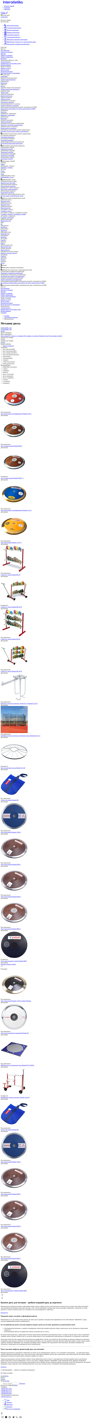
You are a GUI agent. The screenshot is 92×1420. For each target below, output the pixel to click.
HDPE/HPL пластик (10, 367)
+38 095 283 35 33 (6, 1392)
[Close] (1, 1412)
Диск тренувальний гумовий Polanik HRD (14, 961)
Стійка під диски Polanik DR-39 (10, 639)
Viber (8, 1400)
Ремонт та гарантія (6, 55)
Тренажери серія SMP (7, 155)
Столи (3, 171)
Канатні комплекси (6, 96)
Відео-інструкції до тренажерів (10, 73)
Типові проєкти (5, 62)
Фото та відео (5, 70)
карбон (6, 370)
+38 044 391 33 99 (6, 1388)
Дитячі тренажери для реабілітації (11, 279)
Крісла (3, 243)
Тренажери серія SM (7, 152)
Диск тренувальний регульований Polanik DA (15, 1033)
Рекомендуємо (43, 336)
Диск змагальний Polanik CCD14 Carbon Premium (16, 1001)
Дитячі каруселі (5, 99)
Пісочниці (4, 118)
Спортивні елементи (7, 140)
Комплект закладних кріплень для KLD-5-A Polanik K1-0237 (19, 703)
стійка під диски (9, 362)
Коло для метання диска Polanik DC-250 (13, 768)
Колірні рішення (6, 65)
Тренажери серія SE (7, 149)
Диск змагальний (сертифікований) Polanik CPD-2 (16, 414)
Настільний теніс (6, 246)
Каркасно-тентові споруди (9, 253)
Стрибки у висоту (6, 211)
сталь (5, 379)
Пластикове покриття (7, 192)
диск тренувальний (9, 351)
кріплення (7, 356)
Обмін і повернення (7, 57)
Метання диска (5, 201)
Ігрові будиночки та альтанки (10, 105)
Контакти (7, 9)
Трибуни (3, 256)
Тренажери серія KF (7, 159)
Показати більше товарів (8, 964)
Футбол (3, 259)
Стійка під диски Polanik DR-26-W (11, 607)
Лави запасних (5, 250)
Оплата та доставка (7, 52)
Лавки (3, 164)
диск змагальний (9, 349)
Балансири (4, 83)
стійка (5, 360)
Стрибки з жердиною (7, 217)
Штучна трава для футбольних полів (12, 196)
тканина (6, 383)
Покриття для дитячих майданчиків (12, 125)
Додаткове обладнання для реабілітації (12, 276)
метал (5, 372)
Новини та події (6, 68)
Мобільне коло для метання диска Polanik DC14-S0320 (17, 1065)
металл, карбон (8, 378)
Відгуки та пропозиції (13, 1409)
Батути (3, 86)
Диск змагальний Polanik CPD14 (11, 832)
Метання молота (6, 208)
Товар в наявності (8, 346)
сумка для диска (8, 363)
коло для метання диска (11, 354)
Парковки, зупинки (7, 167)
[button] (4, 13)
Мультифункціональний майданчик (12, 143)
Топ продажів (52, 336)
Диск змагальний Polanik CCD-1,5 (11, 542)
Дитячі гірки (4, 92)
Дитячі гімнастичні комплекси (10, 89)
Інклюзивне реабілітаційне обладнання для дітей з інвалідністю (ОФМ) (22, 283)
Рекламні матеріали (7, 71)
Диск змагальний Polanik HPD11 (11, 864)
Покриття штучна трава (8, 183)
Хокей (3, 263)
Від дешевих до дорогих (31, 336)
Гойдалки (4, 112)
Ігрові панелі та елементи (8, 128)
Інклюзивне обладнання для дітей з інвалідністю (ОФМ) (18, 109)
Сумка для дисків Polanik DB (10, 800)
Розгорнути (4, 1312)
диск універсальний (10, 353)
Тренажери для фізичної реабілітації (12, 273)
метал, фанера (8, 376)
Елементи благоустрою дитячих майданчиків (14, 131)
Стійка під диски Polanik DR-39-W (11, 671)
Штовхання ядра (6, 221)
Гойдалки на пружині (7, 102)
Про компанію (5, 50)
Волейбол (4, 237)
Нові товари (5, 336)
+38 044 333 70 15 (6, 1390)
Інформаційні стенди (7, 177)
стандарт (6, 381)
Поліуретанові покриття (8, 186)
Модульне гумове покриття (9, 189)
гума (5, 369)
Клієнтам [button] (7, 7)
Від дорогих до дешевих (16, 336)
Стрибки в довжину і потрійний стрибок (13, 214)
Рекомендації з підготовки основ (11, 63)
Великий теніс (5, 234)
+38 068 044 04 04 (6, 1393)
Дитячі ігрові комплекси (8, 79)
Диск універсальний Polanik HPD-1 (11, 446)
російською (4, 17)
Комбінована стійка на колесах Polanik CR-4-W (15, 1097)
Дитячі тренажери (6, 121)
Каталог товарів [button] (9, 6)
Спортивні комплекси (7, 137)
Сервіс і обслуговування (8, 296)
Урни (2, 174)
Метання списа (5, 204)
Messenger (9, 1404)
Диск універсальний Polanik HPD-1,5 (12, 478)
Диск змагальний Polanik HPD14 (11, 896)
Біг (2, 224)
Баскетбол (4, 230)
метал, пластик (8, 374)
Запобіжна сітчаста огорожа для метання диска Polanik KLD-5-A (20, 735)
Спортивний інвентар (11, 317)
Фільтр (3, 331)
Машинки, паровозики (8, 115)
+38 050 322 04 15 (6, 1396)
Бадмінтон (4, 227)
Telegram (9, 1402)
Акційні (59, 336)
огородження (8, 358)
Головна (6, 316)
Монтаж (3, 53)
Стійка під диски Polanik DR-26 (10, 575)
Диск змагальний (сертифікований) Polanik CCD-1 (16, 510)
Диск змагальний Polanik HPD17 (11, 929)
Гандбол (3, 240)
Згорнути (3, 1367)
